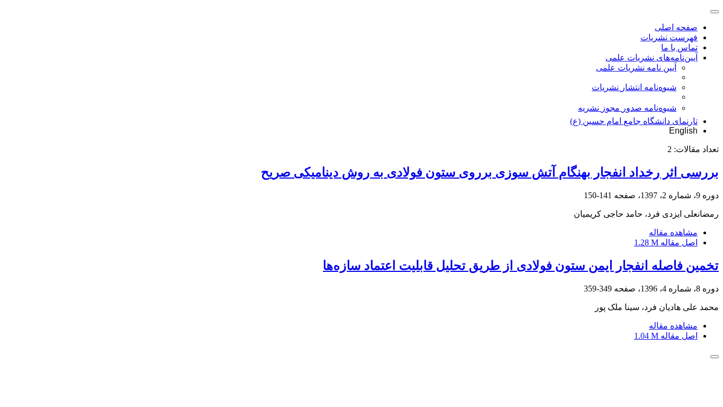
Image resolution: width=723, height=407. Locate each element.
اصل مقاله (666, 242)
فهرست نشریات (669, 37)
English (683, 130)
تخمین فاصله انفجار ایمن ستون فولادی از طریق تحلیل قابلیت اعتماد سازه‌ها (521, 265)
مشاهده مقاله (673, 232)
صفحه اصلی (676, 27)
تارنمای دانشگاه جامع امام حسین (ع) (634, 121)
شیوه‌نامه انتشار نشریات (634, 87)
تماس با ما (679, 47)
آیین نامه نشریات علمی (636, 67)
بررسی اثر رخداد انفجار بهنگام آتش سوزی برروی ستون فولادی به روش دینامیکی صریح (490, 172)
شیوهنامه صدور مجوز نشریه (627, 107)
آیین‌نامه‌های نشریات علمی (651, 57)
